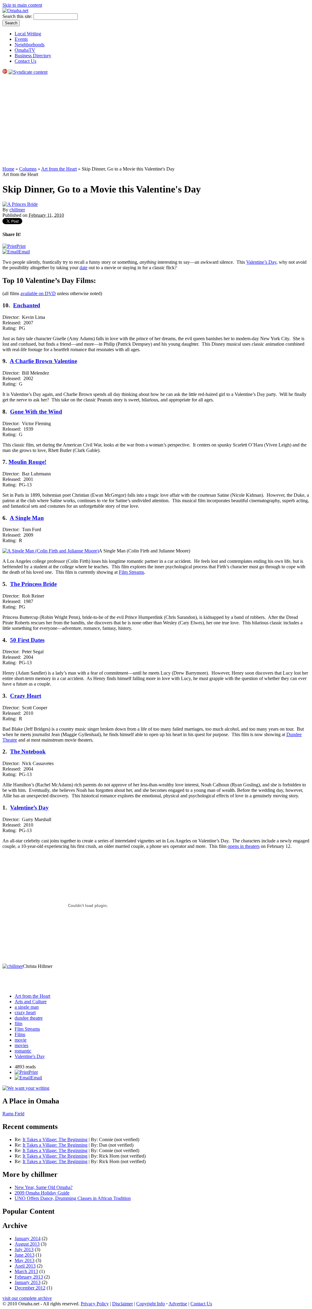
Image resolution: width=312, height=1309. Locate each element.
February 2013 (29, 1276)
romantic (23, 1050)
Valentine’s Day (261, 262)
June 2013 (24, 1255)
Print (21, 246)
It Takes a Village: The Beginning (55, 1139)
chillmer (17, 209)
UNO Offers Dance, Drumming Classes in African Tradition (73, 1198)
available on (38, 293)
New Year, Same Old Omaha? (44, 1187)
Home (8, 168)
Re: (19, 1139)
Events (21, 39)
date (83, 267)
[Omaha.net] (15, 10)
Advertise (177, 1303)
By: (95, 1139)
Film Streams (131, 572)
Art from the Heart (59, 168)
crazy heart (25, 1012)
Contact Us (25, 61)
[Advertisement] (156, 120)
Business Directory (33, 55)
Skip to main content (22, 5)
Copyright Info (150, 1303)
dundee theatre (29, 1018)
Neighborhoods (29, 44)
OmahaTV (25, 50)
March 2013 (26, 1271)
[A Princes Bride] (20, 204)
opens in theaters (244, 846)
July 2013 (24, 1249)
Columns (28, 168)
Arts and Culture (31, 1001)
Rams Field (13, 1113)
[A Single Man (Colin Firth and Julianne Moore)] (50, 550)
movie (21, 1040)
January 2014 (28, 1238)
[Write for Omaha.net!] (25, 1088)
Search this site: (18, 16)
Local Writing (28, 33)
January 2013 (28, 1282)
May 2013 (24, 1260)
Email (24, 251)
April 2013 (25, 1265)
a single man (27, 1007)
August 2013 (27, 1244)
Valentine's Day (30, 1056)
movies (21, 1045)
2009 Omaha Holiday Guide (42, 1192)
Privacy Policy (95, 1303)
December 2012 (30, 1287)
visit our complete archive (27, 1298)
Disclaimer (122, 1303)
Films (20, 1034)
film (18, 1023)
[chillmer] (12, 966)
